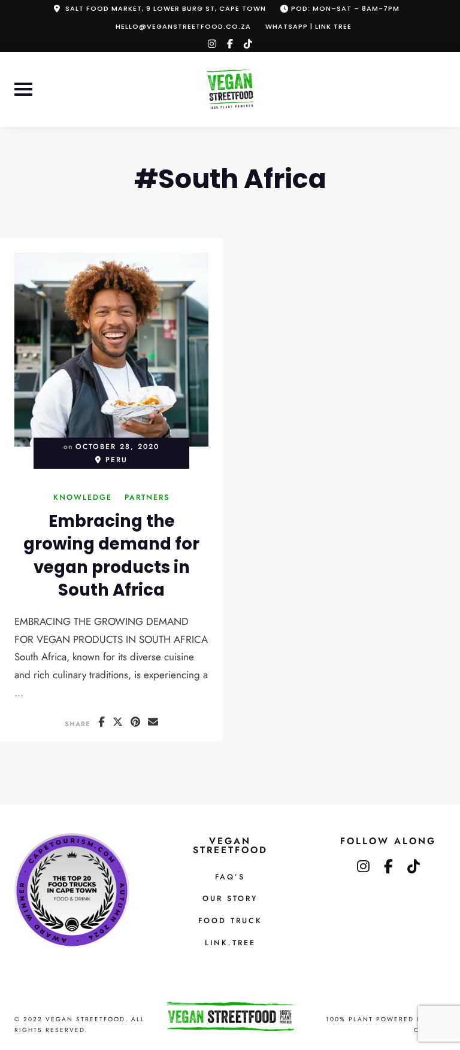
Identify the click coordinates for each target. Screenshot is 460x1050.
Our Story (230, 898)
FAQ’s (230, 877)
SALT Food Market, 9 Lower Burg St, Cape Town (165, 8)
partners (147, 498)
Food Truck (230, 920)
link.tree (230, 942)
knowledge (82, 498)
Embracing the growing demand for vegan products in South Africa (111, 555)
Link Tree (333, 26)
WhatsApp (286, 26)
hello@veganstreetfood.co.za (183, 26)
